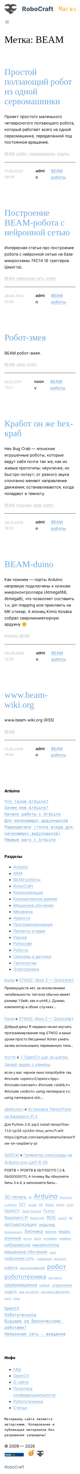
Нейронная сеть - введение (35, 1334)
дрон (37, 1238)
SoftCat (11, 1155)
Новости (21, 918)
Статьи (20, 1407)
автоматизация (20, 1224)
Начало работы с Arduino (32, 814)
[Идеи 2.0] (30, 1455)
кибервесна (17, 1245)
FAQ (17, 1369)
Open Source (31, 1211)
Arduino (11, 635)
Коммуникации (28, 892)
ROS (51, 1217)
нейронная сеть (30, 278)
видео (64, 1231)
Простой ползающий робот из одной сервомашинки (38, 86)
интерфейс (50, 1238)
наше (53, 1252)
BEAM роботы (27, 879)
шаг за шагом (29, 1292)
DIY (22, 1204)
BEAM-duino (28, 564)
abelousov (14, 1109)
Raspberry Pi (16, 1217)
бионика (34, 1231)
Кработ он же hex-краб (38, 428)
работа (11, 1267)
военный (12, 1238)
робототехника (25, 1276)
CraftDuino (10, 1204)
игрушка (23, 505)
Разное (20, 937)
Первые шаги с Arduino (30, 839)
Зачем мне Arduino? (26, 807)
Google (32, 1204)
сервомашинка (42, 153)
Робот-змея (25, 337)
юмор (16, 1298)
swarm (62, 1218)
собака (44, 1285)
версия (50, 1232)
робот (21, 153)
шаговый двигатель (55, 1292)
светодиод (55, 1277)
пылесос (60, 1258)
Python (49, 1211)
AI (30, 1197)
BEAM (9, 153)
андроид (47, 1224)
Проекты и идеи (29, 931)
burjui (9, 980)
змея (20, 364)
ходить (63, 153)
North (10, 1057)
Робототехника (20, 1314)
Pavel (9, 1018)
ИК (71, 1218)
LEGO (70, 1204)
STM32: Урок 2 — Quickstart (46, 980)
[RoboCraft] (40, 1455)
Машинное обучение (33, 905)
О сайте (20, 1382)
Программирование (32, 924)
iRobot (49, 1204)
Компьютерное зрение (35, 899)
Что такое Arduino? (26, 801)
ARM (17, 873)
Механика (23, 911)
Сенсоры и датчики (32, 956)
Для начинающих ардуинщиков (36, 820)
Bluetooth (66, 1197)
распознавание (32, 1268)
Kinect (60, 1204)
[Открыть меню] (7, 22)
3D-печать (15, 1197)
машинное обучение (25, 1251)
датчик (27, 1238)
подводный (44, 1258)
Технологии (24, 963)
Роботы (20, 950)
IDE (41, 1204)
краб (37, 505)
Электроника (26, 969)
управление (62, 1285)
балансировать (13, 1232)
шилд (7, 1298)
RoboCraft (37, 9)
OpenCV (12, 1210)
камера (65, 1238)
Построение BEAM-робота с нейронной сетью (37, 222)
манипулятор (45, 1245)
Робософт (22, 943)
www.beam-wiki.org (26, 700)
